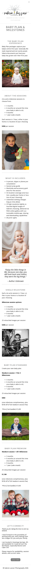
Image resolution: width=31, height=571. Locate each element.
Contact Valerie (15, 560)
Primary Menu (29, 2)
